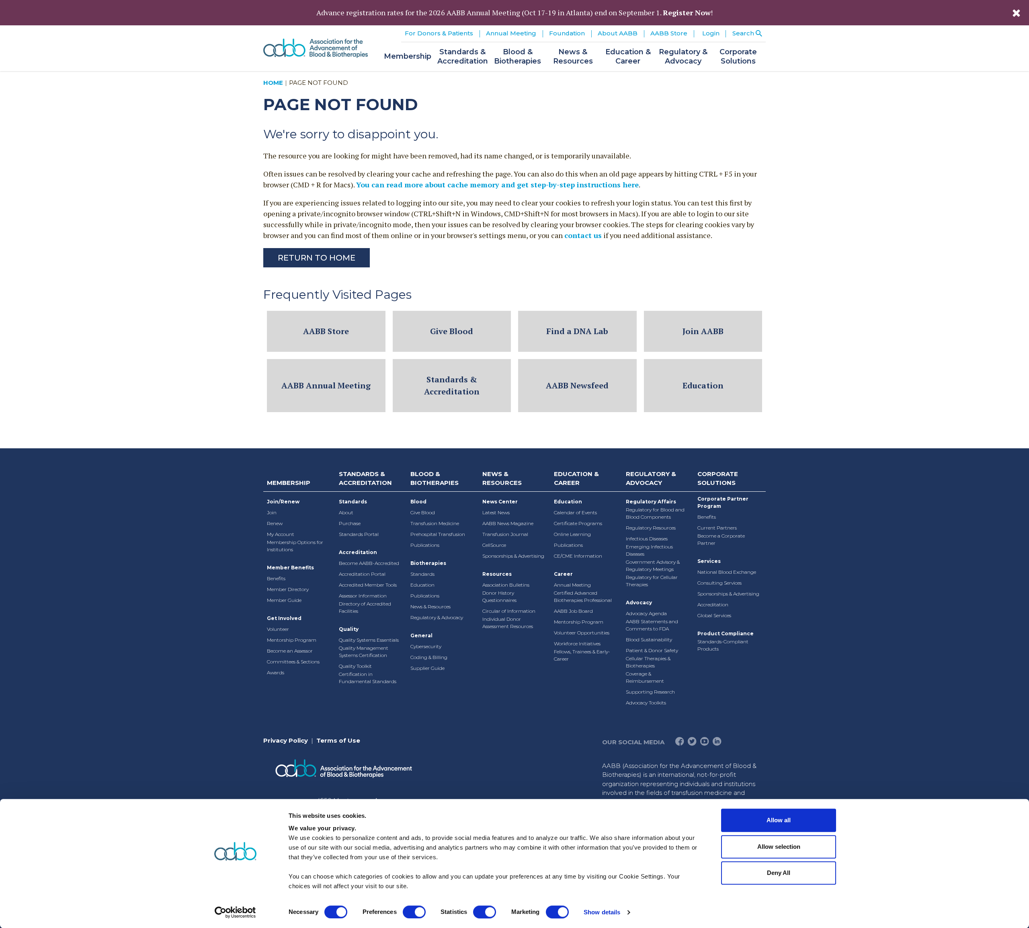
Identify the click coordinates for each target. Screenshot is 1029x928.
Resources (497, 574)
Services (709, 561)
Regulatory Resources (651, 528)
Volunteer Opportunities (581, 633)
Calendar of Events (575, 512)
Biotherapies (428, 563)
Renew (275, 523)
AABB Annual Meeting (326, 385)
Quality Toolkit (355, 666)
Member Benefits (290, 568)
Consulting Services (719, 583)
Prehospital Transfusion (437, 534)
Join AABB (703, 331)
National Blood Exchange (726, 572)
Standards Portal (359, 534)
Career (563, 574)
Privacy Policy (285, 740)
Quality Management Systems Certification (363, 651)
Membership (288, 483)
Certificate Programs (578, 523)
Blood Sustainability (649, 639)
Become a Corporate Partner (721, 539)
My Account (280, 534)
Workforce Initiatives (577, 644)
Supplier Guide (427, 668)
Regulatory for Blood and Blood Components (655, 513)
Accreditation (358, 552)
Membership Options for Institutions (295, 545)
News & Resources (430, 607)
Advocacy (639, 603)
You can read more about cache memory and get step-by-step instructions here (497, 184)
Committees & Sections (293, 662)
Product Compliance (725, 633)
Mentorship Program (291, 640)
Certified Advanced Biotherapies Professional (583, 596)
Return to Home (316, 258)
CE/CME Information (578, 556)
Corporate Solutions (717, 478)
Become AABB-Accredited (369, 563)
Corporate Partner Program (722, 502)
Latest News (496, 512)
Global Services (714, 615)
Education (703, 385)
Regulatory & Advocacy (436, 617)
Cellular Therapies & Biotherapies (648, 662)
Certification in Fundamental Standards (367, 677)
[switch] (414, 911)
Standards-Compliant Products (722, 645)
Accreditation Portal (362, 574)
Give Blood (451, 331)
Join (272, 512)
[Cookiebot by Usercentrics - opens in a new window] (235, 912)
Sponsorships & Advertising (513, 556)
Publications (424, 545)
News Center (500, 502)
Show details (602, 912)
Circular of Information (508, 611)
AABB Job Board (573, 611)
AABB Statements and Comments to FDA (652, 625)
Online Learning (572, 534)
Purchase (350, 523)
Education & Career (576, 478)
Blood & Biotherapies (434, 478)
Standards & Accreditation (452, 385)
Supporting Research (650, 692)
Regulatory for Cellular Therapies (652, 580)
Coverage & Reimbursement (645, 677)
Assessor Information (363, 596)
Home (273, 82)
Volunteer (278, 629)
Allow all (779, 820)
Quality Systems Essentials (369, 640)
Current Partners (717, 528)
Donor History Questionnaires (499, 596)
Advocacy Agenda (646, 613)
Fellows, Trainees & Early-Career (582, 655)
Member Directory (288, 589)
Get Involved (284, 618)
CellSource (494, 545)
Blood (418, 502)
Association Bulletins (505, 585)
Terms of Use (338, 740)
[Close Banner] (1016, 13)
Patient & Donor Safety (652, 650)
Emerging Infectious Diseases (649, 550)
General (421, 635)
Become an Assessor (290, 651)
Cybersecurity (425, 646)
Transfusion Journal (505, 534)
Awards (275, 672)
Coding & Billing (428, 657)
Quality (349, 629)
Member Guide (284, 600)
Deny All (778, 872)
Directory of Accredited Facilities (365, 607)
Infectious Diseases (647, 539)
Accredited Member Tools (368, 585)
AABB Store (326, 331)
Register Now (687, 12)
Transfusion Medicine (434, 523)
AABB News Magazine (507, 523)
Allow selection (778, 846)
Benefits (276, 578)
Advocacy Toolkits (646, 703)
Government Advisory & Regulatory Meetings (653, 565)
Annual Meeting (572, 585)
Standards (353, 502)
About (346, 512)
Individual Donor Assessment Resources (507, 622)
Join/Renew (283, 502)
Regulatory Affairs (651, 502)
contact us (583, 235)
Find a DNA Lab (577, 331)
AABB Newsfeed (577, 385)
